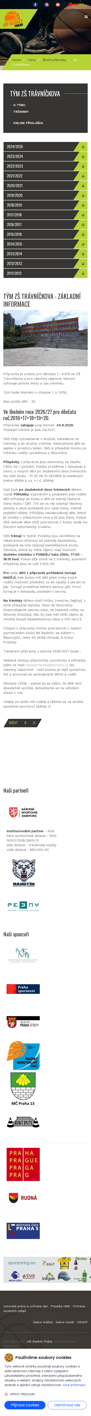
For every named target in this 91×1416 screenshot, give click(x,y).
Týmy (32, 60)
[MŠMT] (23, 955)
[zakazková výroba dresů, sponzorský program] (64, 1263)
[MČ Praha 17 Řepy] (23, 1022)
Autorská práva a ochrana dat (25, 1306)
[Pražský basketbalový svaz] (23, 1055)
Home (16, 60)
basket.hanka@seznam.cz (47, 665)
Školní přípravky (54, 60)
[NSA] (23, 812)
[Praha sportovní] (23, 989)
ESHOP (82, 1322)
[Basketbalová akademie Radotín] (23, 873)
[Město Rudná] (23, 1197)
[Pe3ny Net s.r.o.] (23, 906)
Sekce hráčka (43, 1322)
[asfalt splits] (23, 1121)
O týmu (19, 105)
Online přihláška (28, 123)
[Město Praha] (23, 1164)
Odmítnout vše (67, 1405)
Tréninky (20, 111)
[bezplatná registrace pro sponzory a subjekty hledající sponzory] (21, 1263)
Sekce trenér (65, 1322)
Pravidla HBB (60, 1306)
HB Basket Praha (39, 1341)
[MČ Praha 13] (23, 1088)
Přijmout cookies (25, 1405)
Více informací (74, 1385)
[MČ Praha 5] (23, 1230)
